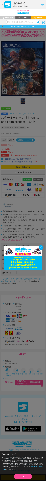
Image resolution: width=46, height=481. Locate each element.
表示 (42, 5)
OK (23, 477)
